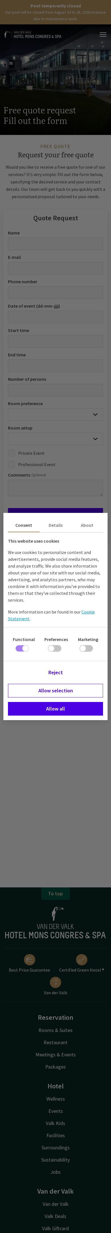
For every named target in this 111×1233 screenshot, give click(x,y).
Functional (24, 639)
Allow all (55, 708)
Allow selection (55, 690)
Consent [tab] (23, 525)
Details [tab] (56, 525)
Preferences (56, 639)
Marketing (88, 639)
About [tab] (87, 525)
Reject (55, 672)
